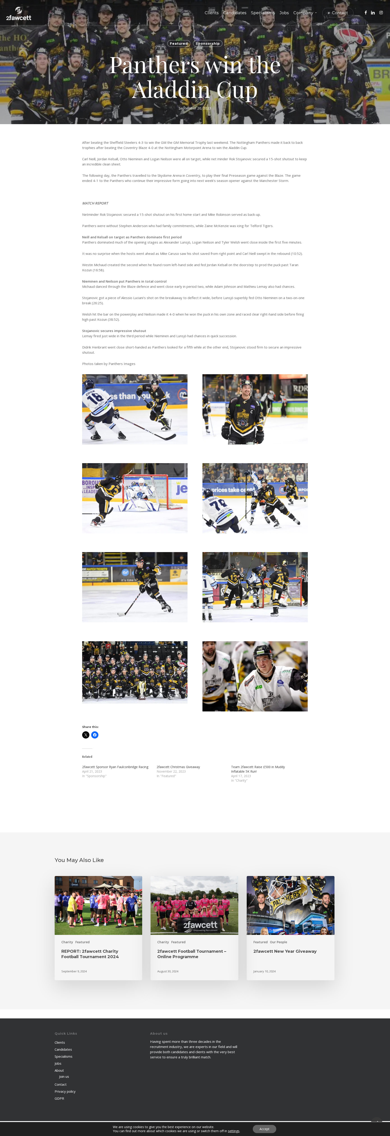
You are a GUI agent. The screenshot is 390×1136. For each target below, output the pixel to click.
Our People (278, 942)
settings (233, 1131)
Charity (67, 942)
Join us (64, 1076)
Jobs (58, 1063)
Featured (179, 44)
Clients (60, 1042)
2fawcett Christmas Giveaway (178, 767)
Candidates (63, 1049)
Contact (61, 1084)
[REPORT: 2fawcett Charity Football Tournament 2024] (98, 928)
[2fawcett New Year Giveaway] (290, 928)
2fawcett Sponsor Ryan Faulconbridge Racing (115, 767)
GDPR (59, 1098)
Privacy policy (65, 1091)
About (59, 1070)
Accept (264, 1129)
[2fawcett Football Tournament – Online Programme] (194, 928)
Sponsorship (208, 44)
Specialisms (63, 1056)
